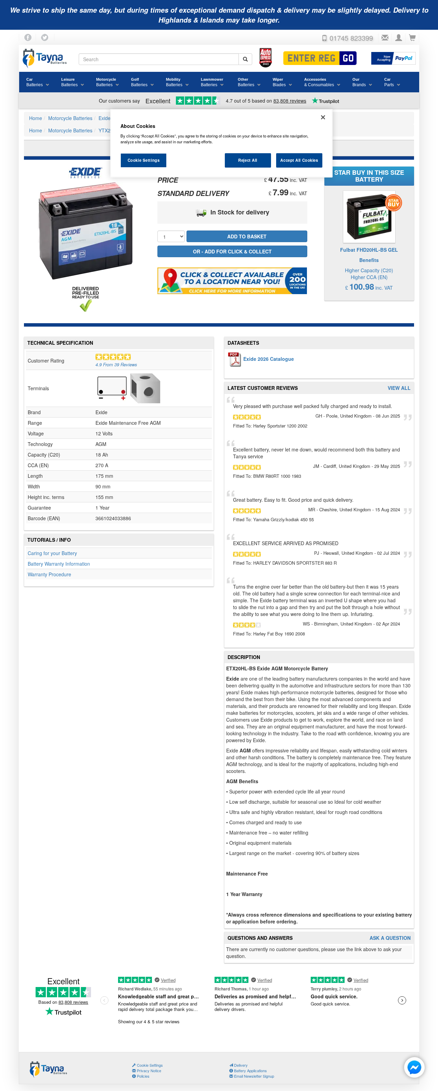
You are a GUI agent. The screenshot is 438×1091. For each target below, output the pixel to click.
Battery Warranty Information (59, 563)
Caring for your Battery (52, 553)
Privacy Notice (148, 1070)
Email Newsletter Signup (253, 1076)
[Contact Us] (385, 38)
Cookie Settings (144, 160)
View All (399, 388)
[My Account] (398, 38)
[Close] (323, 117)
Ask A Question (390, 938)
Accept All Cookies (299, 160)
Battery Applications (250, 1070)
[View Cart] (412, 38)
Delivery (240, 1065)
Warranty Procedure (49, 574)
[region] (221, 143)
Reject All (247, 160)
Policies (143, 1076)
